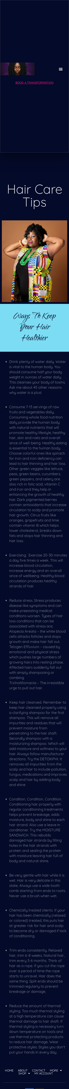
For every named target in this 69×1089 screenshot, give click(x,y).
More (54, 1070)
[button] (61, 69)
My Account (43, 1073)
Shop (22, 1073)
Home (9, 1070)
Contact (38, 1070)
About (23, 1070)
